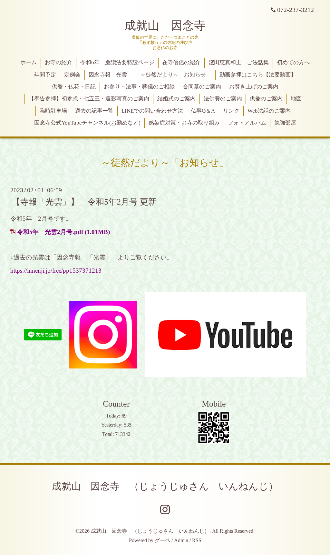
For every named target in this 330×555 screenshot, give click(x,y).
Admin (181, 540)
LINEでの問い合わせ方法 (152, 111)
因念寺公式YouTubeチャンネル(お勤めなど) (87, 123)
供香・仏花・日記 (74, 87)
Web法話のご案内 (269, 111)
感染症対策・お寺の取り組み (184, 123)
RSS (196, 540)
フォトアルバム (247, 123)
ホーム (28, 62)
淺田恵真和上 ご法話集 (239, 62)
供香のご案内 (266, 99)
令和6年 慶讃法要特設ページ (117, 62)
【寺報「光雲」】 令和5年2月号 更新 (84, 201)
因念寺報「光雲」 (110, 75)
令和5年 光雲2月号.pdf (50, 231)
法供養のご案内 (223, 99)
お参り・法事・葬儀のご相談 (139, 87)
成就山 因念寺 (165, 25)
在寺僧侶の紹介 (181, 62)
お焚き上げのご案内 (253, 87)
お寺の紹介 (58, 62)
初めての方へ (293, 62)
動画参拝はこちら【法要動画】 (257, 75)
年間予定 (45, 75)
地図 (296, 99)
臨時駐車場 (53, 111)
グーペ (162, 540)
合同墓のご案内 (202, 87)
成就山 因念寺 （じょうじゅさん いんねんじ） (165, 486)
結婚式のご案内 (176, 99)
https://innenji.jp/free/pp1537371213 (56, 270)
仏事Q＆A (203, 111)
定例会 (72, 75)
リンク (231, 111)
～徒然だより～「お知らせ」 (175, 75)
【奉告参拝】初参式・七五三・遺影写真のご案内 (89, 99)
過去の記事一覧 (94, 111)
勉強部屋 (285, 123)
